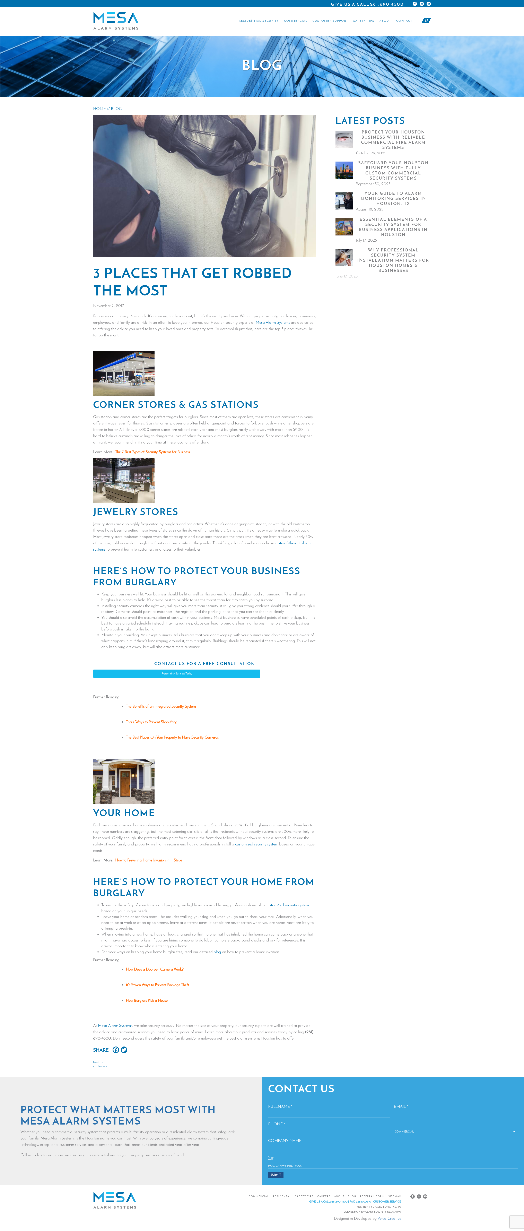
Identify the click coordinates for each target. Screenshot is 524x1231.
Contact (404, 21)
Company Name (285, 1140)
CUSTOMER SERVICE (387, 1201)
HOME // (102, 108)
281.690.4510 (363, 1201)
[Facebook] (415, 4)
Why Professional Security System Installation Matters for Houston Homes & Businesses (393, 260)
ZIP (271, 1158)
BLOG (116, 108)
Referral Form (372, 1196)
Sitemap (394, 1196)
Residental (282, 1196)
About (385, 21)
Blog (352, 1196)
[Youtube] (429, 4)
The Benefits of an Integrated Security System (161, 706)
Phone (276, 1123)
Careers (324, 1196)
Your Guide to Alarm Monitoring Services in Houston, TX (393, 198)
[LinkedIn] (422, 4)
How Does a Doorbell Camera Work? (155, 969)
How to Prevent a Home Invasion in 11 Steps (148, 860)
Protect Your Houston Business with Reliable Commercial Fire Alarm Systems (393, 139)
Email (401, 1106)
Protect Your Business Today (176, 673)
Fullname (280, 1106)
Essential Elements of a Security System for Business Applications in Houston (393, 227)
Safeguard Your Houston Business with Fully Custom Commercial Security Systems (393, 170)
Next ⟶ (98, 1062)
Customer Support (330, 21)
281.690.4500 (387, 4)
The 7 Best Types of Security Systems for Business (152, 451)
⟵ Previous (100, 1066)
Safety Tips (363, 21)
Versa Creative (389, 1218)
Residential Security (259, 21)
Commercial (295, 21)
